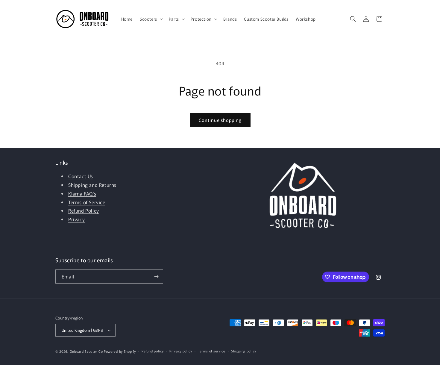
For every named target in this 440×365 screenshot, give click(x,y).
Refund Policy (83, 210)
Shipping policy (243, 351)
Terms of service (211, 351)
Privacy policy (180, 351)
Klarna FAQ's (82, 193)
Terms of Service (86, 202)
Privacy (76, 219)
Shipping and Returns (92, 184)
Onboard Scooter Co (86, 351)
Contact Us (80, 176)
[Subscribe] (156, 276)
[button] (150, 19)
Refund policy (152, 351)
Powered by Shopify (120, 351)
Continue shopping (220, 120)
